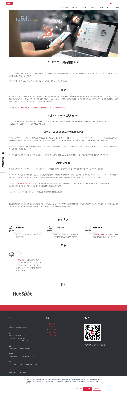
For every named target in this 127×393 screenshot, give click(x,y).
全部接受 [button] (88, 389)
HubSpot (24, 108)
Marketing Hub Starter (38, 108)
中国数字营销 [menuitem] (52, 335)
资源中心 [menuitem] (118, 7)
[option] (22, 293)
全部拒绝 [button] (97, 388)
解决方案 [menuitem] (74, 7)
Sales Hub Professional (56, 108)
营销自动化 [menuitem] (52, 327)
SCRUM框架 (100, 234)
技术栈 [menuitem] (93, 7)
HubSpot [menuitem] (84, 7)
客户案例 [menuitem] (100, 7)
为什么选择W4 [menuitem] (64, 7)
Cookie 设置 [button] (79, 388)
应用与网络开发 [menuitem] (53, 329)
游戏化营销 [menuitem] (52, 324)
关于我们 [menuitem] (109, 7)
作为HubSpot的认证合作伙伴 (26, 183)
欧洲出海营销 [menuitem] (52, 332)
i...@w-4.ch (12, 369)
